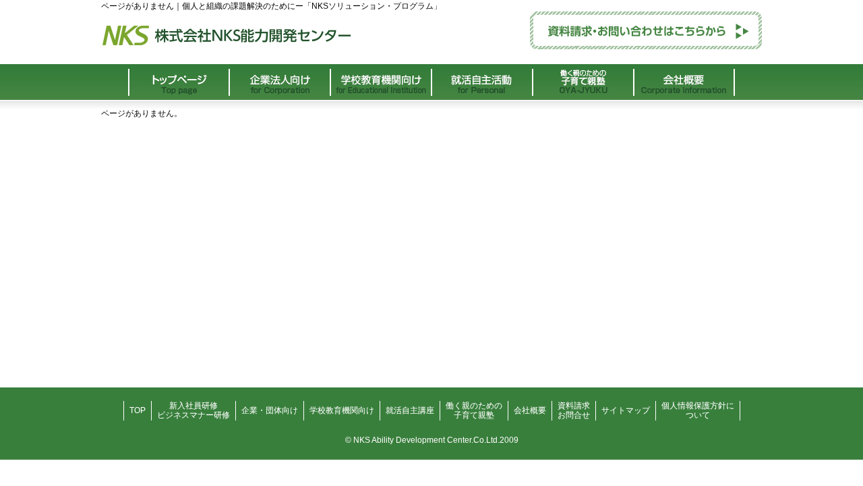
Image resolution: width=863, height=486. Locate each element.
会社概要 (530, 410)
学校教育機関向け (341, 410)
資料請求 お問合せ (574, 410)
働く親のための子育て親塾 (474, 410)
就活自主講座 (410, 410)
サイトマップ (625, 410)
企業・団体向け (269, 410)
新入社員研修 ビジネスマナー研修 (193, 410)
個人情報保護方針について (697, 410)
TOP (137, 410)
